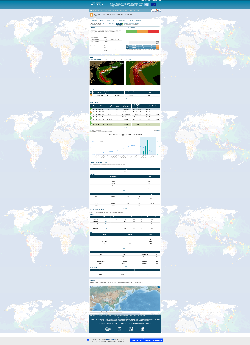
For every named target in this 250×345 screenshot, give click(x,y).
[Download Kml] (157, 130)
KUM (106, 219)
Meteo (108, 20)
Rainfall (151, 42)
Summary (94, 20)
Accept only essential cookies (153, 340)
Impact (101, 20)
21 (93, 95)
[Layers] (159, 287)
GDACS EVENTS (97, 10)
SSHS (130, 59)
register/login (154, 0)
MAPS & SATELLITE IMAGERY (120, 10)
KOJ (106, 228)
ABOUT (139, 10)
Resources (138, 20)
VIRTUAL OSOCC (107, 10)
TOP (159, 56)
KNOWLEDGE (132, 10)
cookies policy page (111, 339)
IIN (105, 223)
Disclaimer (120, 317)
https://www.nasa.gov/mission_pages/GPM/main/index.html (103, 283)
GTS (114, 20)
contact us (148, 0)
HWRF (131, 23)
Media (131, 20)
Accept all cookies (136, 340)
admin (159, 0)
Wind (134, 42)
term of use (143, 0)
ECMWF (137, 23)
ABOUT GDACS (141, 315)
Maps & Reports (122, 20)
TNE (106, 221)
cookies (159, 317)
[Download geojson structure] (158, 130)
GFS (126, 23)
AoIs (105, 162)
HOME (90, 10)
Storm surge (143, 42)
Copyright (126, 317)
